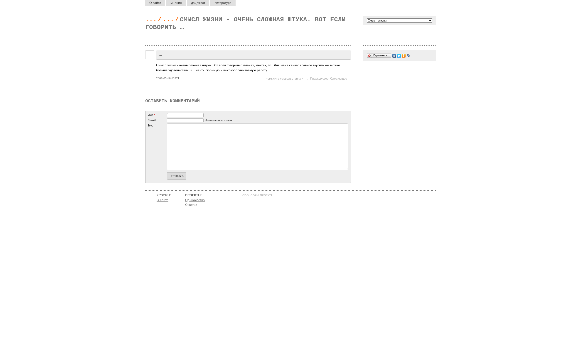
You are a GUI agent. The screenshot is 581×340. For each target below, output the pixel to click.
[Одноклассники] (403, 56)
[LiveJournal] (408, 56)
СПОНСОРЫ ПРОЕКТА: (257, 195)
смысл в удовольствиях (284, 78)
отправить (177, 175)
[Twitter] (399, 56)
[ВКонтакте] (394, 56)
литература (222, 3)
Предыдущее (319, 78)
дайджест (198, 3)
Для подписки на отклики (218, 120)
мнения (176, 3)
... (151, 19)
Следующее (338, 78)
